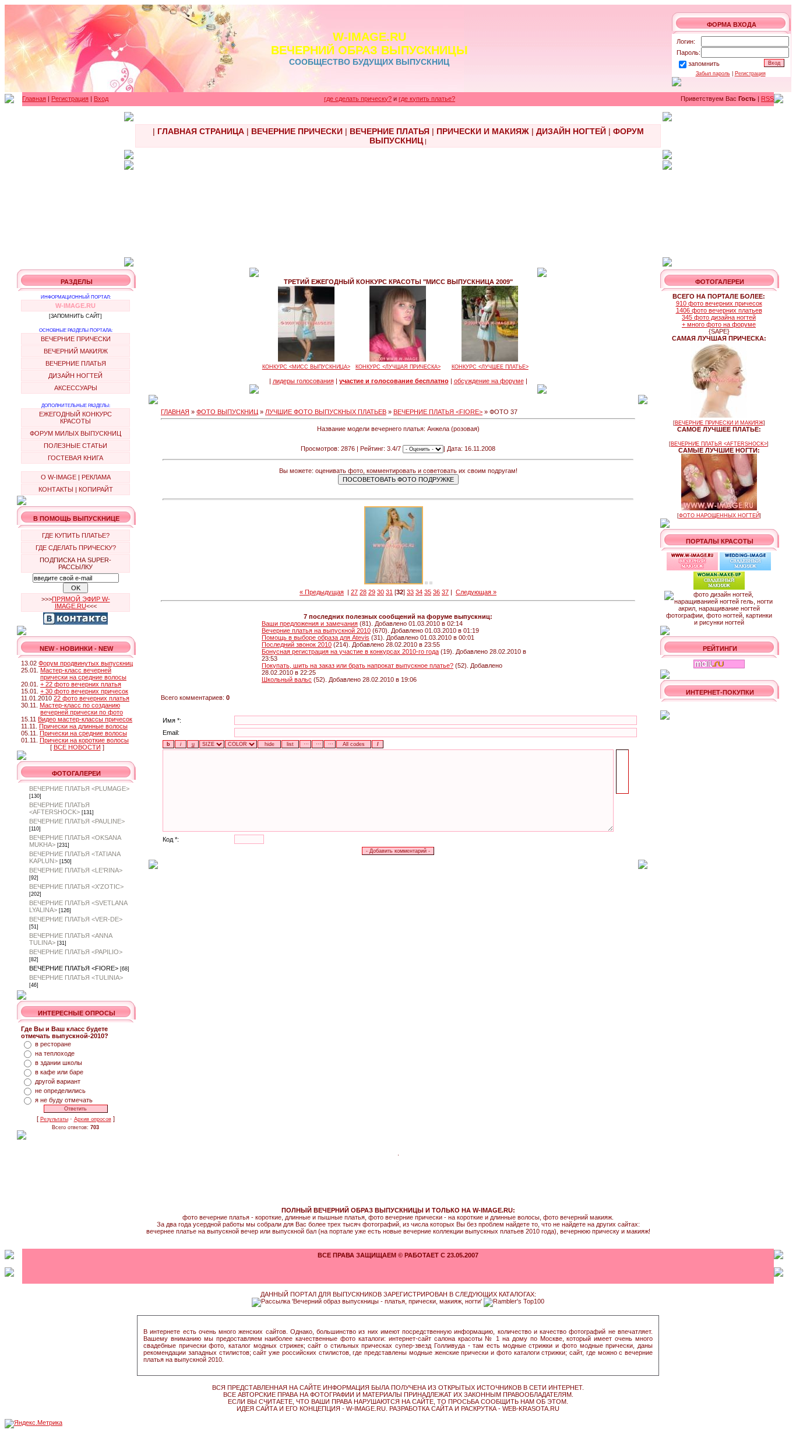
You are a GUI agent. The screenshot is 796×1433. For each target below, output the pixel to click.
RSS (767, 98)
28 (363, 591)
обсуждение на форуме (489, 380)
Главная (34, 98)
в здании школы (58, 1062)
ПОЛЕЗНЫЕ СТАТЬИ (75, 445)
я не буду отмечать (64, 1099)
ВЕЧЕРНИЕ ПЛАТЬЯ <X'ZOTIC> (76, 886)
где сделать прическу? (358, 98)
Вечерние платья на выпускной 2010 (316, 630)
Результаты (54, 1119)
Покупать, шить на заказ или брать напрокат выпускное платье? (357, 665)
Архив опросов (92, 1119)
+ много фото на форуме (719, 324)
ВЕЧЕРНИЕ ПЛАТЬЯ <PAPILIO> (75, 951)
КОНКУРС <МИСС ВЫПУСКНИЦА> (306, 367)
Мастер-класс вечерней (75, 670)
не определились (60, 1090)
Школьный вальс (287, 679)
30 (380, 591)
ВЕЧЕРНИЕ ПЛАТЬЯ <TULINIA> (76, 977)
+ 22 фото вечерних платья (80, 684)
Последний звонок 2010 (297, 644)
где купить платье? (427, 98)
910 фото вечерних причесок (719, 303)
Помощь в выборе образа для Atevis (315, 637)
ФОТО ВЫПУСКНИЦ (227, 411)
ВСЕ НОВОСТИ (77, 747)
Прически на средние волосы (83, 733)
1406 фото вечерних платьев (719, 310)
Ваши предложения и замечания (310, 623)
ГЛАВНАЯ (175, 411)
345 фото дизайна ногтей (719, 317)
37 (445, 591)
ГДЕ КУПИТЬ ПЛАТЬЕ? (76, 535)
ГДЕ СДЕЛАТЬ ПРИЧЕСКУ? (76, 547)
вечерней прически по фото (81, 712)
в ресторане (53, 1043)
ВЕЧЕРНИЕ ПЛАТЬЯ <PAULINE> (77, 821)
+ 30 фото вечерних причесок (84, 691)
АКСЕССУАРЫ (75, 387)
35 (427, 591)
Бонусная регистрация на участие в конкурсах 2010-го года (350, 651)
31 (389, 591)
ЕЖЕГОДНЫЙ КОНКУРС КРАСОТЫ (75, 418)
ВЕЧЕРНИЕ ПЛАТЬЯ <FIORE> (73, 968)
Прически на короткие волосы (84, 740)
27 (354, 591)
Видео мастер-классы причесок (85, 719)
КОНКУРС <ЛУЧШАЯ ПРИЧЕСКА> (398, 367)
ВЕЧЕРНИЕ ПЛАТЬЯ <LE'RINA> (75, 870)
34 (418, 591)
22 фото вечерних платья (91, 698)
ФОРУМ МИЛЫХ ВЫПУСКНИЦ (75, 433)
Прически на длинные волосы (83, 726)
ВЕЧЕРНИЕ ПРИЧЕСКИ (76, 338)
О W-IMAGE (58, 477)
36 (436, 591)
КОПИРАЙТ (96, 489)
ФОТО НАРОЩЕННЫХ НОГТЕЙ (719, 515)
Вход (101, 98)
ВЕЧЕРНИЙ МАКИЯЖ (76, 351)
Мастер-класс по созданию (80, 705)
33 (410, 591)
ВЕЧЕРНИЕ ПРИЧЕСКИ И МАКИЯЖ (719, 423)
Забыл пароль (713, 73)
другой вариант (57, 1081)
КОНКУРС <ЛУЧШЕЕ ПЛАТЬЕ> (490, 367)
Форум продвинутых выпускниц (85, 663)
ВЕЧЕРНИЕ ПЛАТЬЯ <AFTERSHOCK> (59, 808)
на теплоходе (55, 1053)
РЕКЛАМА (96, 477)
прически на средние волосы (83, 677)
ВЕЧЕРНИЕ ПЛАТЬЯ (75, 363)
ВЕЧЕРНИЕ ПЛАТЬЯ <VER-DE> (75, 919)
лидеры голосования (303, 380)
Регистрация (750, 73)
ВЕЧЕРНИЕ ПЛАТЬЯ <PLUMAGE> (79, 788)
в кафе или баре (59, 1071)
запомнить (704, 63)
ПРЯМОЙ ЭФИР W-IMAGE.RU (81, 602)
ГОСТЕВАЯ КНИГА (75, 457)
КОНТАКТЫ (55, 489)
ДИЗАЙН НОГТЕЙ (75, 375)
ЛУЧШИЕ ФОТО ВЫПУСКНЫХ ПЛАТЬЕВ (325, 411)
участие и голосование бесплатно (394, 380)
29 (371, 591)
